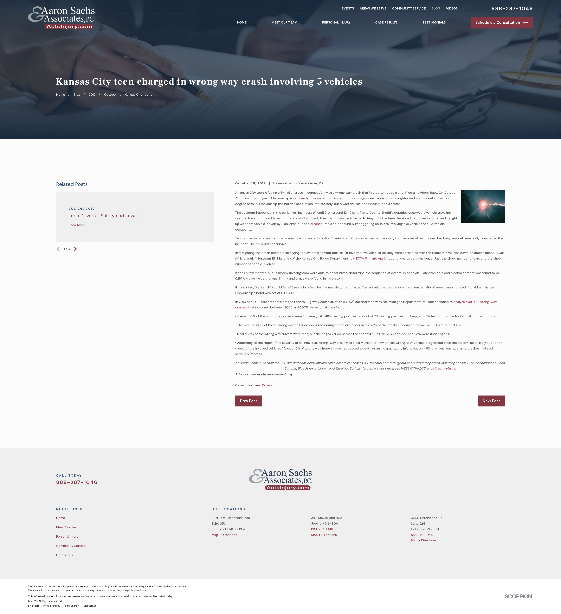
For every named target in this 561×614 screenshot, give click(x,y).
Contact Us (64, 555)
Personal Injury (67, 536)
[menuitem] (33, 605)
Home (60, 518)
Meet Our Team (67, 527)
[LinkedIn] (502, 481)
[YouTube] (492, 481)
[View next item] (75, 249)
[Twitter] (472, 481)
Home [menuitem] (242, 22)
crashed (316, 224)
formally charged (309, 198)
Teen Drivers (263, 385)
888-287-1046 (512, 8)
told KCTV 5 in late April (367, 258)
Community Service (409, 8)
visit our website (443, 368)
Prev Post (248, 400)
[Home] (61, 17)
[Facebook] (482, 481)
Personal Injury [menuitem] (336, 22)
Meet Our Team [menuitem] (284, 22)
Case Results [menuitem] (386, 22)
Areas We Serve (373, 8)
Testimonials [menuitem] (434, 22)
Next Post (491, 400)
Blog (435, 8)
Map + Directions (224, 535)
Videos (452, 8)
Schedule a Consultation (497, 22)
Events (348, 8)
